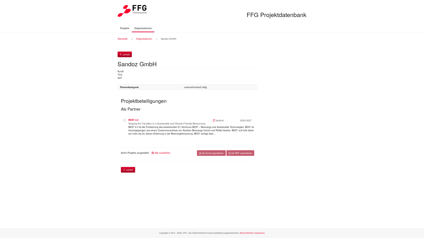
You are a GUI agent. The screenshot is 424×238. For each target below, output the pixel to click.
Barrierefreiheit (246, 232)
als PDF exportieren (241, 153)
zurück (126, 54)
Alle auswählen (162, 152)
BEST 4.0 (133, 119)
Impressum (260, 232)
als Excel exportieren (212, 153)
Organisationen (144, 28)
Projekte (124, 28)
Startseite (123, 38)
